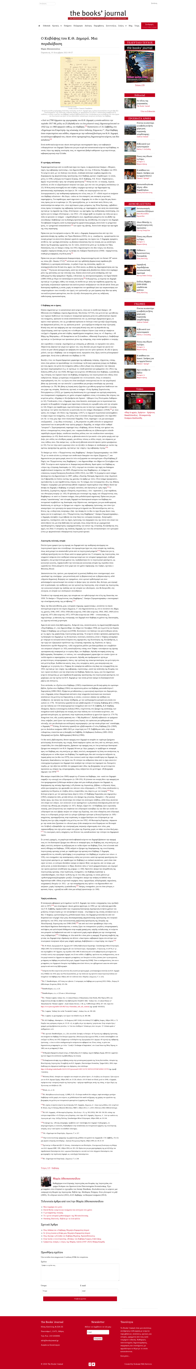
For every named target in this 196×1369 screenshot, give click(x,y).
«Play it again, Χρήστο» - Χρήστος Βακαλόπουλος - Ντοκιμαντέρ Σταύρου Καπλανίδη (139, 415)
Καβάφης (55, 1168)
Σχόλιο (44, 1262)
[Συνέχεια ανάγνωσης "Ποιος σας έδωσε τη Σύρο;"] (130, 160)
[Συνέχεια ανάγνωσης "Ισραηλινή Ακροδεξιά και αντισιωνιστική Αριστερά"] (130, 270)
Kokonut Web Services (143, 1364)
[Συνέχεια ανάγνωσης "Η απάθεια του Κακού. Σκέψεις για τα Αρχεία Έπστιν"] (130, 174)
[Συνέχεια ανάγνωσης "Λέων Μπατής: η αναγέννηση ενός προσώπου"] (130, 226)
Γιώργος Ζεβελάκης (93, 1239)
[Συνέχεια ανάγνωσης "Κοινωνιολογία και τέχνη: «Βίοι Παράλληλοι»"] (130, 188)
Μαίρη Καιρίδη (99, 1242)
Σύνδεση (154, 3)
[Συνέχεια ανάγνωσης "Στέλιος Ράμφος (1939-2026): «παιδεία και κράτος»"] (130, 287)
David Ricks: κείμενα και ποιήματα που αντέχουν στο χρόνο (67, 1210)
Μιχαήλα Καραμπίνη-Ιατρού (77, 1230)
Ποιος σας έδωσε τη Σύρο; (144, 157)
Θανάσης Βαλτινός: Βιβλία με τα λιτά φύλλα (61, 1219)
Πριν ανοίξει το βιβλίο (143, 371)
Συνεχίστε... (125, 1356)
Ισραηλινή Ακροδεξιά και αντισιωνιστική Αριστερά (143, 268)
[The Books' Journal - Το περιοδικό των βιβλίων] (98, 14)
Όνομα (43, 1285)
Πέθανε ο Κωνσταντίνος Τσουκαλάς (143, 253)
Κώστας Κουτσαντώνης (145, 192)
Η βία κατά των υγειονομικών (143, 145)
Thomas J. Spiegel (143, 178)
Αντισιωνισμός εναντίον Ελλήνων (145, 210)
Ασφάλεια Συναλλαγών (50, 1345)
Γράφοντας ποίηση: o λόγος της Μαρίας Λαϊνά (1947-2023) (67, 1242)
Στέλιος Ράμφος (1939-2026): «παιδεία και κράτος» (144, 285)
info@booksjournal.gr (49, 1340)
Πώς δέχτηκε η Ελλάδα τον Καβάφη (58, 1236)
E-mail (83, 1285)
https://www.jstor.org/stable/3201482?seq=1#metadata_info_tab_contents (65, 1006)
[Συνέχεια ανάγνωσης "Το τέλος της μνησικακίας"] (130, 103)
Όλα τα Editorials (148, 111)
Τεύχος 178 (139, 85)
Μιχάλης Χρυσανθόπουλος (84, 1236)
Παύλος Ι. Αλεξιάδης (144, 149)
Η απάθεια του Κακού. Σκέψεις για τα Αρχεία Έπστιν (145, 173)
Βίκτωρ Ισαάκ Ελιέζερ (144, 275)
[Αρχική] (40, 25)
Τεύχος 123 (45, 1168)
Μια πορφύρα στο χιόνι (52, 1207)
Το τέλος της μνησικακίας (142, 102)
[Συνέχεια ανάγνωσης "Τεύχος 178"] (139, 64)
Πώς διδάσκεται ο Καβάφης (54, 1230)
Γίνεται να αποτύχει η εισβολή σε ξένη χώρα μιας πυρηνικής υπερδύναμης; (145, 128)
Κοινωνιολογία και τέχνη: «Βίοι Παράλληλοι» (145, 187)
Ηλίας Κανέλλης (142, 258)
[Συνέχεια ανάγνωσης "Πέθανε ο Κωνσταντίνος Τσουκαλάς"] (130, 254)
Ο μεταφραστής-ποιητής (53, 1213)
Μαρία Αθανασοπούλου (50, 49)
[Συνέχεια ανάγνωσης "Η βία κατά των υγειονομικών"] (130, 146)
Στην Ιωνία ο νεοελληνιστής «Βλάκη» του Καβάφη (64, 1239)
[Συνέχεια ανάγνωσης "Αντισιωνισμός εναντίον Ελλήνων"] (130, 212)
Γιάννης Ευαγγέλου (143, 230)
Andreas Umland (142, 137)
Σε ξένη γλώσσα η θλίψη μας (55, 1233)
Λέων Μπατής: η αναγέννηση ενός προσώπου (145, 225)
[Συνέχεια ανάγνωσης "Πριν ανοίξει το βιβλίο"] (130, 373)
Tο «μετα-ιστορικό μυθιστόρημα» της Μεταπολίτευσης (65, 1216)
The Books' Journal (143, 106)
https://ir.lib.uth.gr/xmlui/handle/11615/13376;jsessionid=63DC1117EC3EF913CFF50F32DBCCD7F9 (75, 1069)
